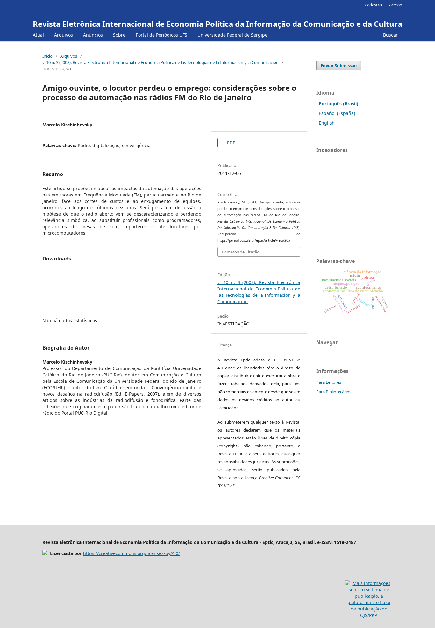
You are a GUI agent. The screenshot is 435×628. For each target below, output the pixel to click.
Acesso (395, 5)
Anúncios (93, 35)
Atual (38, 35)
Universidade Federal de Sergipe (232, 35)
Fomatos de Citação (241, 252)
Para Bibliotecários (333, 392)
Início (47, 56)
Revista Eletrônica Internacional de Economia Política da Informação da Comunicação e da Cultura (217, 23)
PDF (230, 143)
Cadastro (373, 5)
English (327, 123)
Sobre (119, 35)
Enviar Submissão (339, 65)
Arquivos (63, 35)
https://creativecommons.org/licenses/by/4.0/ (131, 553)
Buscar (390, 35)
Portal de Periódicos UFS (161, 35)
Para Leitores (328, 382)
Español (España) (337, 113)
